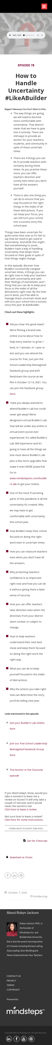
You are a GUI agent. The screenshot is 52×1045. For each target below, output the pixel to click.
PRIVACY (11, 980)
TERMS (10, 985)
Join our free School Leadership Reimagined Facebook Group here (28, 749)
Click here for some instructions (24, 819)
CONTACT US (14, 976)
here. (13, 394)
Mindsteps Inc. (27, 932)
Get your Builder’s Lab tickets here (27, 725)
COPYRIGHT (13, 989)
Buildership (40, 896)
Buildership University (31, 937)
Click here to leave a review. (21, 809)
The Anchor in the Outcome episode (26, 772)
